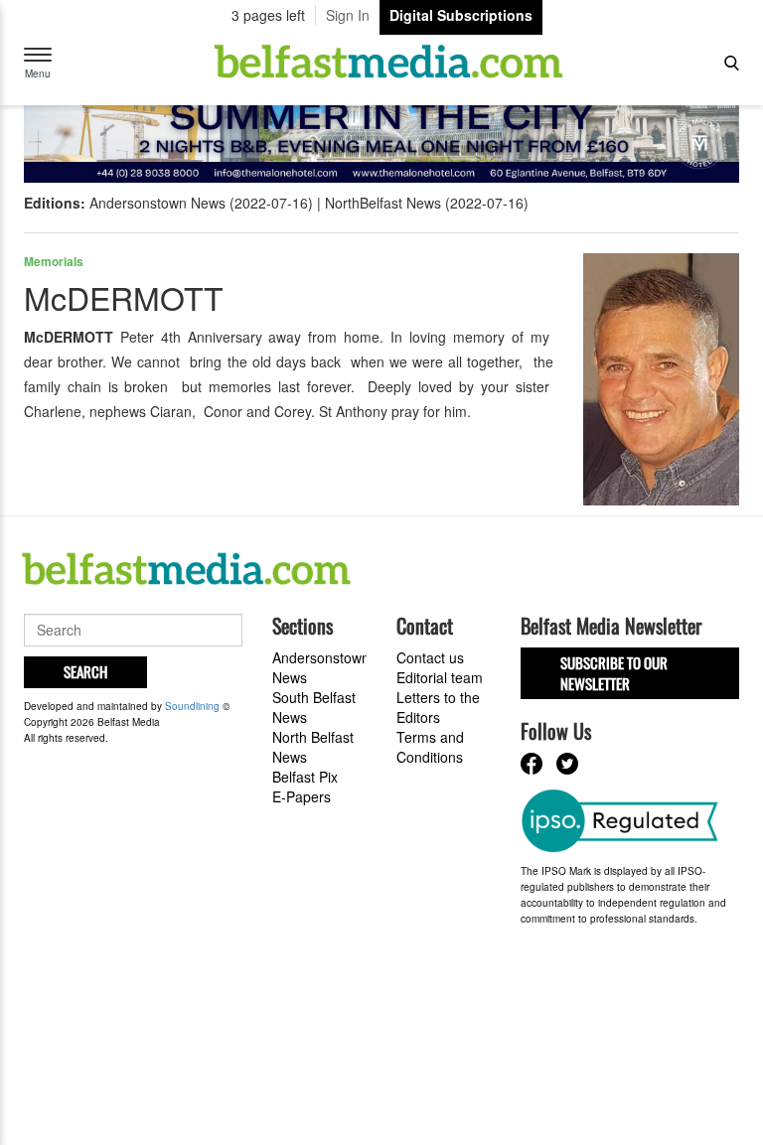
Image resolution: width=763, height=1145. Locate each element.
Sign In (348, 15)
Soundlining (192, 706)
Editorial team (439, 677)
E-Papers (301, 796)
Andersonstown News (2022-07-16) (201, 203)
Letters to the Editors (438, 707)
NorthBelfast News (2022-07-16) (427, 203)
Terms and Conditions (430, 747)
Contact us (430, 657)
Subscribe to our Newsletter (614, 672)
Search (85, 671)
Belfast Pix (305, 777)
